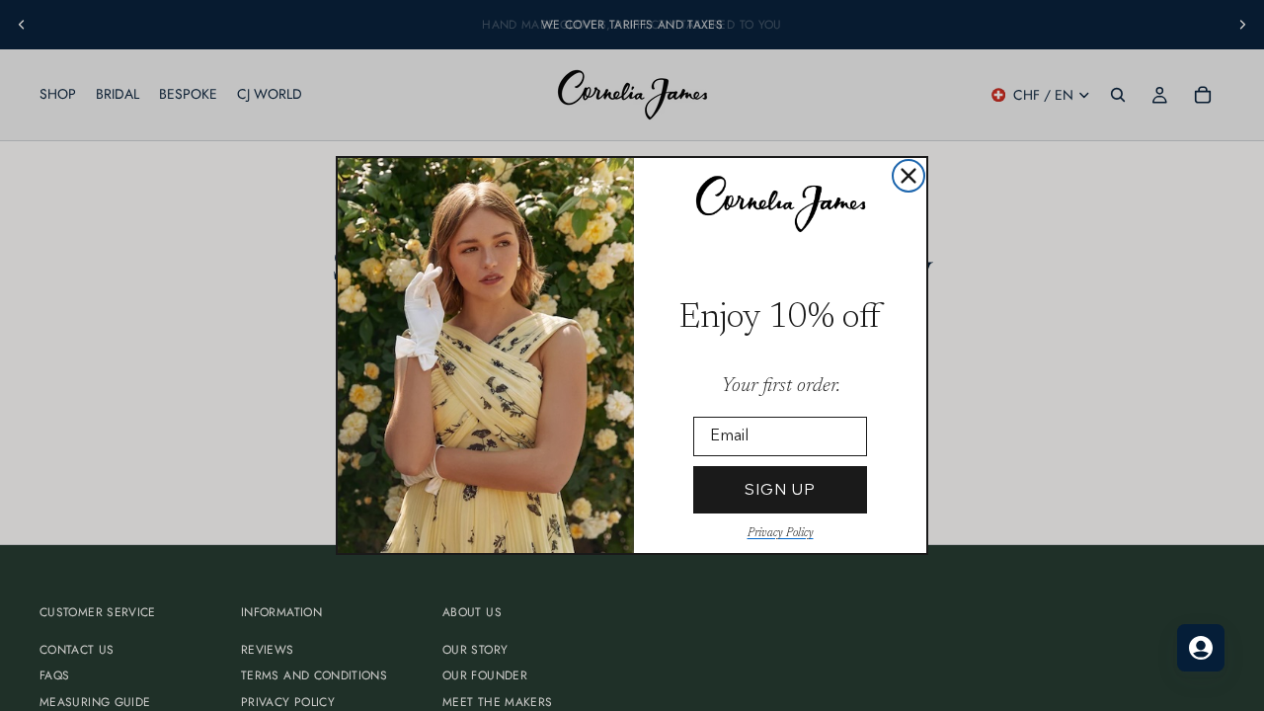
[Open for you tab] (1200, 648)
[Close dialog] (908, 176)
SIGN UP (780, 489)
